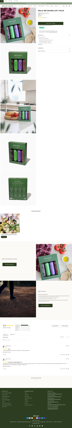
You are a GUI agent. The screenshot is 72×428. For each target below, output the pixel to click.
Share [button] (5, 354)
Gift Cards (26, 394)
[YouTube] (40, 426)
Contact (26, 403)
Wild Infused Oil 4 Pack (7, 352)
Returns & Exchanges (6, 399)
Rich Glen (35, 420)
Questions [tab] (12, 334)
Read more (40, 44)
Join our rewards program (6, 392)
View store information (53, 32)
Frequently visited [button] (29, 391)
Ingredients (40, 48)
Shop (26, 392)
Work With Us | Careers (6, 403)
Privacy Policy (49, 421)
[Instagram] (30, 426)
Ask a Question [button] (55, 325)
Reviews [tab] (4, 334)
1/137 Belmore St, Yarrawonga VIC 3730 (55, 396)
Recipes (26, 399)
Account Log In (4, 394)
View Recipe (4, 236)
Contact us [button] (50, 391)
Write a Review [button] (65, 325)
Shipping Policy (13, 421)
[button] (15, 6)
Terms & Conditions (57, 421)
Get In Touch (4, 406)
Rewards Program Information (24, 421)
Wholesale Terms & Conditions (39, 421)
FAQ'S (3, 401)
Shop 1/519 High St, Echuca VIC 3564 (54, 399)
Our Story (26, 401)
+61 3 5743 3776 (55, 406)
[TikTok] (35, 426)
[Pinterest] (37, 426)
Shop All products (9, 264)
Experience (27, 396)
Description (40, 35)
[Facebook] (32, 426)
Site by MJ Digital (36, 423)
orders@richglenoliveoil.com (53, 408)
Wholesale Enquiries (5, 396)
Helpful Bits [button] (5, 391)
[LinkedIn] (42, 426)
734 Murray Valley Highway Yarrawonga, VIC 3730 (56, 404)
